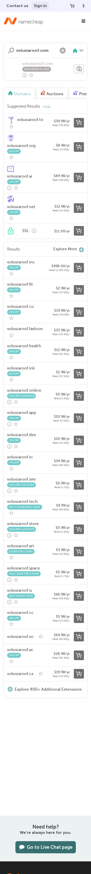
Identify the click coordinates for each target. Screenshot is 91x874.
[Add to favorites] (31, 75)
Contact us (17, 5)
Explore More (65, 249)
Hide (47, 107)
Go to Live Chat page (50, 847)
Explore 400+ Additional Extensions (48, 689)
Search (11, 50)
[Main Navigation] (83, 21)
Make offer (79, 69)
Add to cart (79, 123)
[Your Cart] (72, 6)
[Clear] (63, 50)
